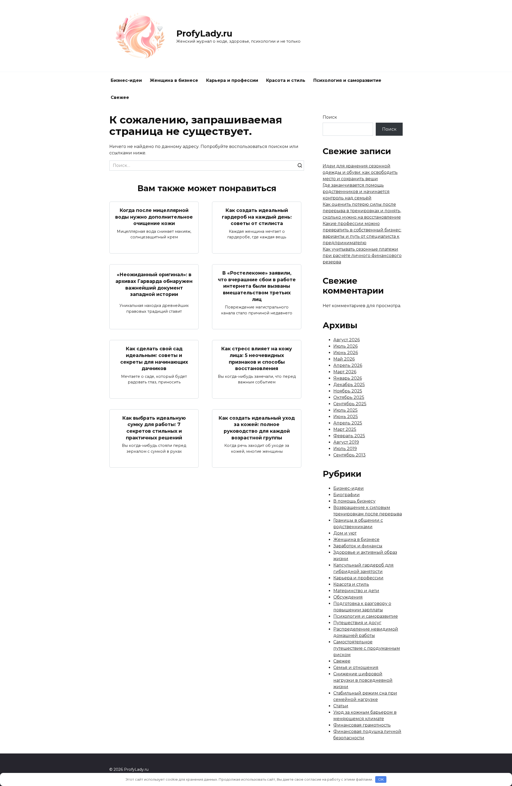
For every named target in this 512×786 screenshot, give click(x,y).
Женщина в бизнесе (174, 80)
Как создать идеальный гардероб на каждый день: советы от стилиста (257, 216)
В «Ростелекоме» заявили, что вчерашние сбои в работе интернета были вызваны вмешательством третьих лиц (257, 286)
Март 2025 (344, 429)
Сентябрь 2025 (349, 403)
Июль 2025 (345, 410)
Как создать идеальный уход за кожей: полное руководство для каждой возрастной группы (257, 427)
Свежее (120, 97)
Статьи (340, 705)
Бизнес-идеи (126, 80)
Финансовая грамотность (362, 725)
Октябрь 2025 (348, 397)
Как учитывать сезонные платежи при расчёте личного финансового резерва (362, 255)
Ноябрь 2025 (347, 391)
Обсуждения (348, 597)
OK (381, 779)
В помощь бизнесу (354, 501)
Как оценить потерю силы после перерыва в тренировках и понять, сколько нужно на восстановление (362, 211)
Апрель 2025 (347, 423)
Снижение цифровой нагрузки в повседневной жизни (363, 680)
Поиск (330, 117)
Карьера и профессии (232, 80)
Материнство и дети (356, 590)
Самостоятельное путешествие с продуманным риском (366, 648)
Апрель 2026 (347, 365)
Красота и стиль (285, 80)
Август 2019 (346, 442)
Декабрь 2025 (349, 384)
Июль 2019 (345, 448)
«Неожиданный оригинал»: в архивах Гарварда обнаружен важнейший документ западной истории (154, 284)
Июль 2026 (345, 346)
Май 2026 (344, 359)
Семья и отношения (355, 667)
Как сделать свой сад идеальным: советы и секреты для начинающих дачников (154, 358)
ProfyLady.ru (204, 33)
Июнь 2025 (345, 416)
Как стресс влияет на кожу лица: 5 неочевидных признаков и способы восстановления (256, 358)
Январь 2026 (347, 378)
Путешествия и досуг (357, 622)
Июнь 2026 (345, 352)
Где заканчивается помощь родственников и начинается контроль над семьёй (356, 191)
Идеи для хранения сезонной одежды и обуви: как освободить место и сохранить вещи (360, 172)
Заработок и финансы (357, 545)
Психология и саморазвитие (347, 80)
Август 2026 (346, 339)
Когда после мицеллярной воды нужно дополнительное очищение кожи (154, 216)
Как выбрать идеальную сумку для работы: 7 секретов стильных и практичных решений (154, 427)
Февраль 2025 (349, 435)
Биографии (346, 494)
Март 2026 (344, 371)
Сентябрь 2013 (349, 455)
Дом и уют (345, 533)
